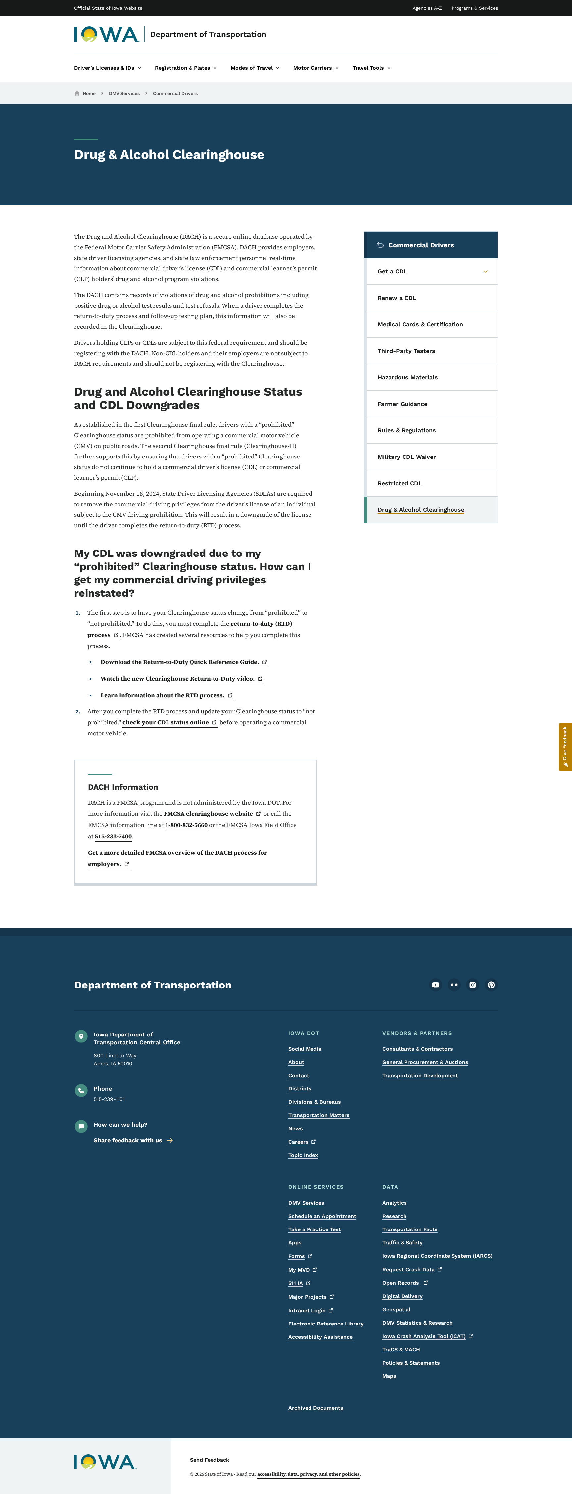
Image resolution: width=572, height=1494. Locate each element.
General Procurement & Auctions (425, 1062)
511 (295, 1283)
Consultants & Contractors (417, 1049)
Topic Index (303, 1155)
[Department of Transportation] (107, 34)
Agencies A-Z (427, 8)
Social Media (304, 1049)
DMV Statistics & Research (417, 1323)
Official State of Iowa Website (108, 8)
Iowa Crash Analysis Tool (424, 1336)
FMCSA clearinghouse (208, 813)
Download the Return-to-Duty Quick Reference (180, 662)
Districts (299, 1088)
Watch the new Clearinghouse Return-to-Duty (178, 678)
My (299, 1270)
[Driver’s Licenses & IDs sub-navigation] (139, 67)
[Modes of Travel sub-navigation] (278, 67)
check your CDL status (165, 722)
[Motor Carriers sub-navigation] (337, 67)
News (295, 1128)
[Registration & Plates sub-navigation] (215, 67)
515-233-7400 (113, 836)
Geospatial (396, 1309)
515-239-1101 (109, 1099)
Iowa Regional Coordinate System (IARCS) (437, 1256)
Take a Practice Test (314, 1229)
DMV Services (124, 93)
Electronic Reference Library (326, 1324)
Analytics (394, 1203)
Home (89, 93)
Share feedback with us (128, 1140)
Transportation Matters (319, 1115)
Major (307, 1297)
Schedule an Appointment (322, 1216)
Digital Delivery (402, 1296)
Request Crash (408, 1269)
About (296, 1062)
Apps (295, 1242)
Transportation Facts (410, 1229)
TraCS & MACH (401, 1349)
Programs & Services (475, 8)
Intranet (307, 1310)
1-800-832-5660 (187, 825)
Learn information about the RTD (163, 695)
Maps (389, 1376)
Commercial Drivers (175, 93)
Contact (298, 1075)
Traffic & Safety (402, 1242)
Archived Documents (315, 1408)
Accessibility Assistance (320, 1337)
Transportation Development (420, 1075)
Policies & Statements (411, 1363)
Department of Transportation (208, 34)
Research (394, 1216)
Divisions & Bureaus (314, 1102)
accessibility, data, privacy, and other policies (308, 1474)
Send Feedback (209, 1460)
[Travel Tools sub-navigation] (389, 67)
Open (401, 1283)
